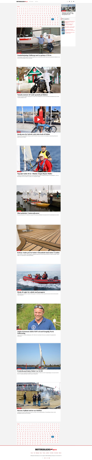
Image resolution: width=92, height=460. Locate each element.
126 (27, 17)
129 (35, 17)
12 (40, 6)
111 (32, 15)
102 (53, 13)
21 (58, 6)
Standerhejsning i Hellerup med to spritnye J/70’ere (34, 55)
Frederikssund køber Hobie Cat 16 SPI (30, 371)
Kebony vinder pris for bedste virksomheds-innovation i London (38, 252)
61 (54, 10)
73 (36, 429)
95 (38, 13)
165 (40, 438)
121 (57, 15)
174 (20, 22)
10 (36, 6)
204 (52, 24)
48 (27, 10)
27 (27, 8)
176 (25, 22)
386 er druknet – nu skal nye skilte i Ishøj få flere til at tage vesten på (70, 27)
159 (25, 438)
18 (52, 6)
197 (35, 24)
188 (55, 22)
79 (48, 429)
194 (27, 24)
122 (17, 17)
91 (29, 13)
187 (52, 22)
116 (44, 15)
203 (50, 24)
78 (46, 429)
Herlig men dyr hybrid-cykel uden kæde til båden (33, 134)
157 (20, 438)
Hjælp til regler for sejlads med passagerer (31, 292)
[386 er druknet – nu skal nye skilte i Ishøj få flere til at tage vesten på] (63, 27)
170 (52, 438)
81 (52, 429)
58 (48, 10)
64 (17, 429)
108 (25, 15)
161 (30, 438)
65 (19, 429)
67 (23, 429)
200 (42, 24)
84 (58, 429)
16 (48, 6)
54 (40, 10)
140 (20, 19)
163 (35, 438)
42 (58, 8)
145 (32, 19)
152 (50, 19)
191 (20, 24)
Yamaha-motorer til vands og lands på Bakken (32, 95)
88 (23, 13)
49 (29, 10)
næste (40, 26)
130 (37, 17)
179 (32, 22)
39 (52, 8)
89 (25, 13)
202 (47, 24)
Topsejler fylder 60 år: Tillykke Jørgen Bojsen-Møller (34, 174)
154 (55, 19)
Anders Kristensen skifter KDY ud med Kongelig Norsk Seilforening (35, 332)
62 (56, 10)
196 (32, 24)
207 (17, 26)
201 (45, 24)
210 (25, 26)
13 (42, 6)
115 (42, 15)
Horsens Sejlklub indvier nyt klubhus (29, 410)
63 (58, 10)
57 (46, 10)
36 (46, 8)
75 (40, 429)
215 (37, 26)
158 (22, 438)
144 (30, 19)
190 (17, 24)
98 (44, 13)
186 (50, 22)
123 (20, 17)
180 (35, 22)
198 (37, 24)
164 (37, 438)
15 (46, 6)
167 (45, 438)
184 (45, 22)
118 (49, 15)
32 (38, 8)
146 (35, 19)
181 (37, 22)
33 (40, 8)
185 (47, 22)
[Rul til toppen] (90, 458)
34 (42, 8)
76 (42, 429)
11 (38, 6)
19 (54, 6)
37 (48, 8)
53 (38, 10)
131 (40, 17)
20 (56, 6)
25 (23, 8)
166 (42, 438)
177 (27, 22)
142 (25, 19)
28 (29, 8)
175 (22, 22)
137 (55, 17)
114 (40, 15)
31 (36, 8)
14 (44, 6)
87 (21, 13)
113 (37, 15)
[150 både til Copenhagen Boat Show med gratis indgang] (63, 25)
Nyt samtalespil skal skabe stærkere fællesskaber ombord (70, 32)
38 (50, 8)
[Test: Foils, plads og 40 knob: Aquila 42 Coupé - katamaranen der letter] (63, 30)
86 (19, 13)
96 (40, 13)
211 (27, 26)
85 (17, 13)
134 (47, 17)
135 (50, 17)
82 (54, 429)
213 (32, 26)
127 (30, 17)
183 (42, 22)
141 (22, 19)
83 (56, 429)
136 (52, 17)
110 (30, 15)
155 (57, 19)
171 (55, 438)
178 (30, 22)
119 (52, 15)
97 (42, 13)
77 (44, 429)
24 (21, 8)
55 (42, 10)
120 (54, 15)
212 (30, 26)
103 (56, 13)
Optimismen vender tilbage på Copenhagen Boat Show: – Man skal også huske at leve (68, 13)
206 (57, 24)
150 (45, 19)
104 (58, 13)
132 (42, 17)
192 (22, 24)
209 (22, 26)
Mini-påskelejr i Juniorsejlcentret (28, 213)
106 (20, 15)
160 (27, 438)
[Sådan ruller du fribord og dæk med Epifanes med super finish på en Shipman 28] (63, 22)
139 (17, 19)
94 (36, 13)
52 (36, 10)
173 (17, 22)
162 (32, 438)
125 (25, 17)
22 (17, 8)
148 (40, 19)
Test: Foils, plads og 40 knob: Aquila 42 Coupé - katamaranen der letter (70, 30)
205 (55, 24)
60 (52, 10)
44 (19, 10)
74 (38, 429)
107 (22, 15)
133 (45, 17)
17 (50, 6)
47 (25, 10)
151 (47, 19)
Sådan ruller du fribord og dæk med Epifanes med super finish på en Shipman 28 (70, 22)
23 (19, 8)
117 (47, 15)
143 (27, 19)
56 (44, 10)
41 (56, 8)
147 (37, 19)
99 (46, 13)
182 (40, 22)
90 (27, 13)
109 (27, 15)
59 (50, 10)
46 (23, 10)
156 (17, 438)
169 (50, 438)
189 (57, 22)
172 (57, 438)
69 (27, 429)
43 (17, 10)
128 (32, 17)
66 (21, 429)
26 (25, 8)
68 (25, 429)
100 (48, 13)
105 (17, 15)
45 (21, 10)
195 (30, 24)
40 (54, 8)
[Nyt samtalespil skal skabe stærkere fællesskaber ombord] (63, 33)
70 (29, 429)
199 (40, 24)
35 (44, 8)
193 (25, 24)
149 (42, 19)
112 (35, 15)
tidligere (18, 6)
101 (51, 13)
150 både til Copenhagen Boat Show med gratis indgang (69, 24)
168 (47, 438)
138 (57, 17)
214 (35, 26)
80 (50, 429)
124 (22, 17)
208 (20, 26)
